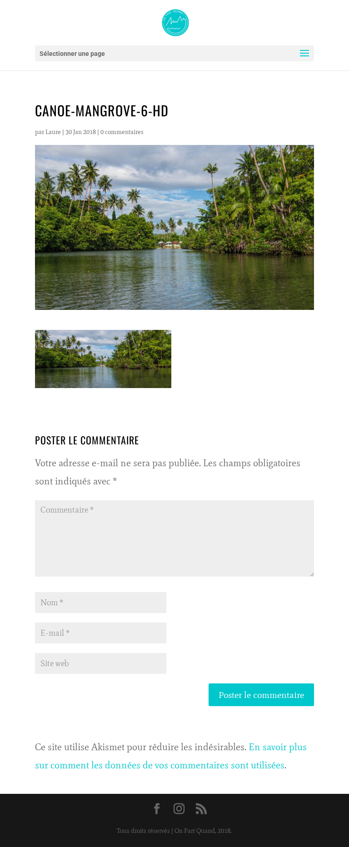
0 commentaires (122, 132)
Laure (53, 132)
